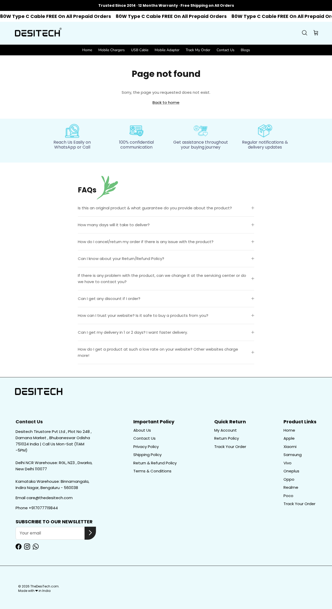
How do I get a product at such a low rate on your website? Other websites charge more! (158, 352)
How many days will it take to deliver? (114, 224)
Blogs (245, 50)
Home (87, 50)
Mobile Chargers (111, 50)
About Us (142, 430)
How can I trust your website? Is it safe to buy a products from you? (143, 315)
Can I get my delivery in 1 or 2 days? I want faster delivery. (133, 332)
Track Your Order (230, 446)
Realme (290, 487)
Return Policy (226, 438)
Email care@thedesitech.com (44, 497)
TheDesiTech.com (44, 586)
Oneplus (291, 471)
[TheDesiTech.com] (37, 33)
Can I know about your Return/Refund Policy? (121, 258)
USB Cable (139, 50)
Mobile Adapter (167, 50)
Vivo (287, 463)
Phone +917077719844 (37, 508)
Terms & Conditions (152, 471)
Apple (289, 438)
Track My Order (198, 50)
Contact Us (225, 50)
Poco (288, 495)
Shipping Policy (147, 454)
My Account (225, 430)
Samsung (292, 454)
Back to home (166, 102)
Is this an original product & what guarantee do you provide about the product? (155, 208)
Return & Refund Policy (155, 463)
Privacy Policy (146, 446)
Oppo (288, 479)
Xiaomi (289, 446)
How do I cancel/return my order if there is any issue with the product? (145, 241)
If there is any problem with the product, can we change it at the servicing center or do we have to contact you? (162, 278)
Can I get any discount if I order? (109, 298)
